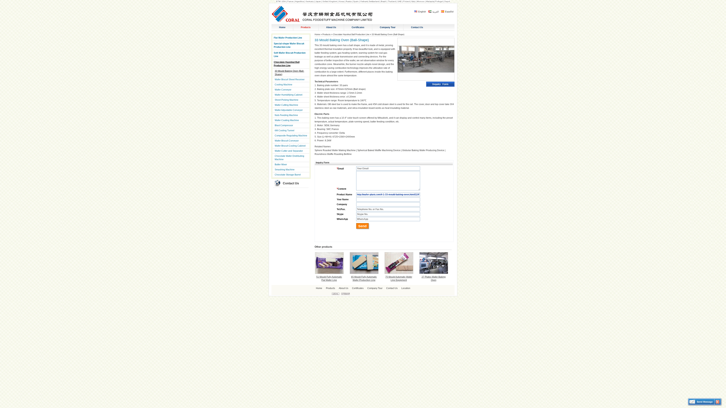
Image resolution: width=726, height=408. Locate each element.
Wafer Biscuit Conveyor (287, 140)
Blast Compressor (284, 125)
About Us (343, 288)
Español (449, 11)
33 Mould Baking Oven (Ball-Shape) (289, 73)
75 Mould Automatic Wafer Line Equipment (398, 278)
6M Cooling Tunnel (284, 130)
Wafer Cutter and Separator (289, 151)
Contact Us (291, 183)
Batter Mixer (281, 164)
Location (405, 288)
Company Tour (374, 288)
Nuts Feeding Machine (286, 115)
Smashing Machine (285, 169)
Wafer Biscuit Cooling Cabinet (290, 145)
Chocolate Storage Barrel (288, 174)
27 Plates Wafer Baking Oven (434, 278)
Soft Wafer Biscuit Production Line (290, 55)
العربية (435, 11)
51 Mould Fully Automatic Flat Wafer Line (329, 278)
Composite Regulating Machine (291, 135)
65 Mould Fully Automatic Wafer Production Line (364, 278)
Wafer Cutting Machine (286, 105)
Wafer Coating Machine (287, 120)
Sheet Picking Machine (286, 100)
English (422, 11)
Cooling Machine (283, 84)
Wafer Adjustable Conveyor (289, 110)
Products (326, 34)
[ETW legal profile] (335, 294)
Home (317, 34)
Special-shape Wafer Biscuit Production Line (289, 45)
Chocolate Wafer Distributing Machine (289, 158)
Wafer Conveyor (283, 89)
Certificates (358, 288)
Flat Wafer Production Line (288, 37)
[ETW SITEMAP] (345, 294)
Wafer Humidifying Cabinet (288, 95)
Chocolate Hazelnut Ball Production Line (286, 64)
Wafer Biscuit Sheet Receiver (290, 79)
